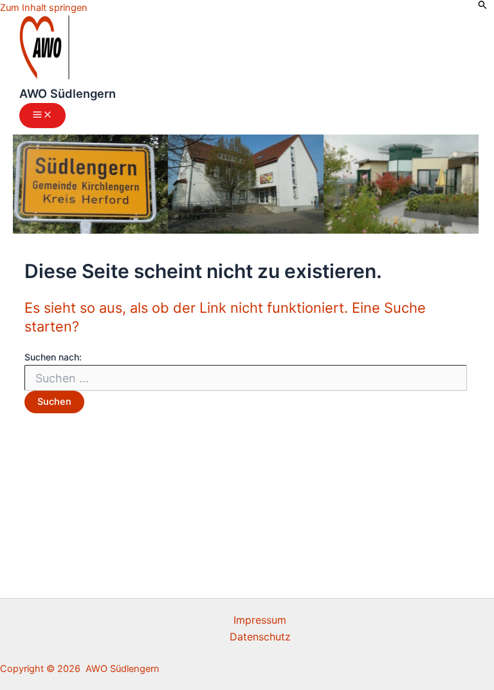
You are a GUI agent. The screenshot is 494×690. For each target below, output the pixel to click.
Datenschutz (260, 636)
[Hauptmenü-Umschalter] (42, 115)
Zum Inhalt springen (43, 8)
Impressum (259, 619)
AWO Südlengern (67, 93)
